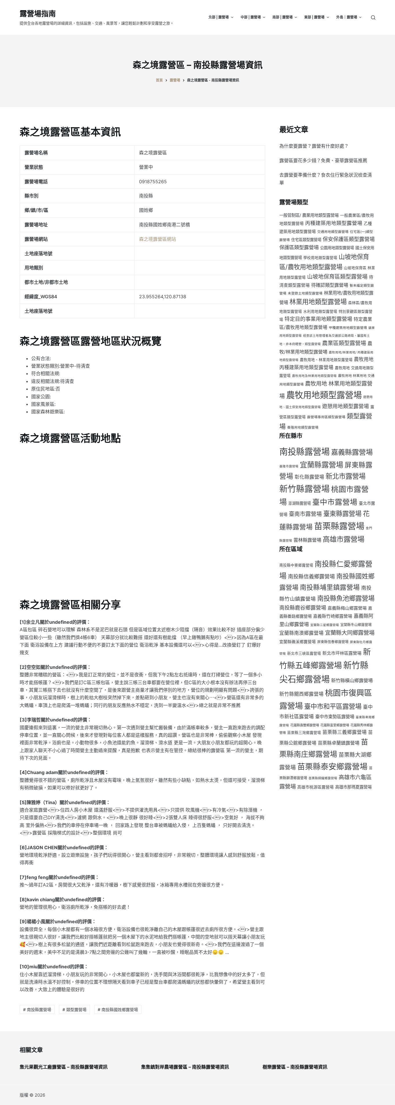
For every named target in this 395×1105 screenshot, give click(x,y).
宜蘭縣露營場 (321, 464)
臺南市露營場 (305, 514)
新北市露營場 (346, 476)
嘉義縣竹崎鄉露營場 (332, 616)
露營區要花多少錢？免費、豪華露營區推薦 (323, 160)
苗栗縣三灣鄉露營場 (304, 732)
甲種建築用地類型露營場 (348, 327)
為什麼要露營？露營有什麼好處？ (314, 146)
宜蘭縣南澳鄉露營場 (301, 633)
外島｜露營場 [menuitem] (346, 17)
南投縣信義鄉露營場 (311, 576)
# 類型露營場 (74, 1009)
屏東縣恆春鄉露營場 (332, 642)
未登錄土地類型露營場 (305, 293)
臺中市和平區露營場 (332, 706)
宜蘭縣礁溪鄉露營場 (297, 641)
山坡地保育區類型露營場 (337, 276)
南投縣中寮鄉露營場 (296, 565)
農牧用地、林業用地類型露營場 (326, 360)
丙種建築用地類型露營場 (333, 223)
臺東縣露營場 (342, 513)
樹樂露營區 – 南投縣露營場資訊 (295, 1067)
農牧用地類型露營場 (324, 395)
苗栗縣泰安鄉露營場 (332, 766)
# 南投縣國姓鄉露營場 (118, 1009)
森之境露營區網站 (157, 239)
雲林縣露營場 (307, 540)
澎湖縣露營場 (299, 503)
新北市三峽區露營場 (304, 653)
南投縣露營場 (304, 452)
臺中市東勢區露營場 (334, 716)
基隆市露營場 (288, 466)
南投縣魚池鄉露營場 (345, 598)
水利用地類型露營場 (320, 311)
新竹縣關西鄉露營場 (301, 694)
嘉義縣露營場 (352, 452)
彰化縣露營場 (309, 477)
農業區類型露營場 (344, 343)
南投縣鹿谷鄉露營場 (302, 608)
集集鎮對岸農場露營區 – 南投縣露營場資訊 (185, 1067)
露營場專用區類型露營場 (326, 417)
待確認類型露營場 (329, 285)
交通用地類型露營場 (332, 231)
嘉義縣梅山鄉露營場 (347, 608)
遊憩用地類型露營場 (345, 406)
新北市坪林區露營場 (341, 653)
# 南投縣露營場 (37, 1009)
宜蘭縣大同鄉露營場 (349, 632)
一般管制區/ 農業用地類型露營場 (309, 215)
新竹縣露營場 (304, 489)
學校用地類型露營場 (320, 258)
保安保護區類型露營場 (349, 239)
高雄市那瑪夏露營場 (353, 786)
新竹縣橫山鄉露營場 (352, 680)
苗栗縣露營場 (339, 526)
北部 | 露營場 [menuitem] (218, 17)
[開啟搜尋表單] (373, 17)
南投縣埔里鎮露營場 (330, 587)
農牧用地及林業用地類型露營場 (314, 376)
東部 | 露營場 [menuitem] (314, 17)
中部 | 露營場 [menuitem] (251, 17)
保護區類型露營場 (299, 247)
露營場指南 (38, 13)
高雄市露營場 (343, 539)
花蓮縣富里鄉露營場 (334, 725)
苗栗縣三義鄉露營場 (344, 732)
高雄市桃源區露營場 (315, 787)
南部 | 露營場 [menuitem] (282, 17)
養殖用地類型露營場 (302, 427)
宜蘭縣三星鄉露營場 (324, 625)
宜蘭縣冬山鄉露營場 (356, 625)
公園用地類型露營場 (337, 247)
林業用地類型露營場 (318, 302)
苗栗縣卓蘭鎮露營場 (338, 743)
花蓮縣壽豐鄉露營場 (304, 725)
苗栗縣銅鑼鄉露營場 (323, 778)
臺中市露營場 (334, 501)
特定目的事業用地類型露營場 (318, 319)
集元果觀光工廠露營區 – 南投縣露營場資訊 (64, 1067)
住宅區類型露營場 (306, 239)
